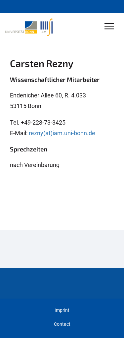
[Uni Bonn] (22, 27)
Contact (62, 324)
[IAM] (48, 27)
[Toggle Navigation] (109, 26)
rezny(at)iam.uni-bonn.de (62, 133)
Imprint (62, 310)
